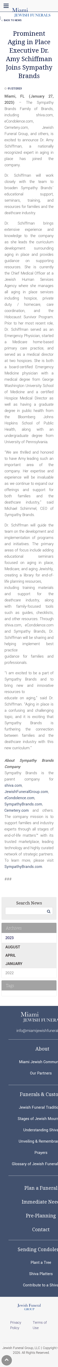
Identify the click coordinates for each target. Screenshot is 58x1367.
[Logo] (31, 15)
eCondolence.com (19, 798)
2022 (9, 973)
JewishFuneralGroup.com (26, 791)
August (12, 947)
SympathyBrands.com (23, 804)
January (13, 964)
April (10, 955)
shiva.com (13, 785)
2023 (9, 938)
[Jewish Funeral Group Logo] (29, 1309)
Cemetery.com (16, 810)
